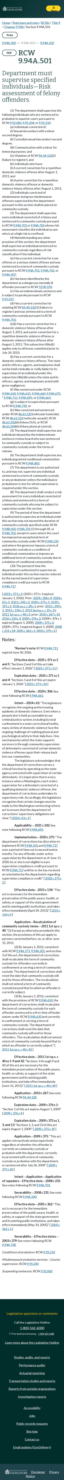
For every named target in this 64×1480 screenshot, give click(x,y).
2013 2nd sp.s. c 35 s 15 (40, 610)
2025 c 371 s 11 (45, 668)
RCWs (45, 23)
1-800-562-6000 (32, 1328)
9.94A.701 (20, 225)
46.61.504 (8, 426)
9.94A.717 (9, 586)
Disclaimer (38, 1472)
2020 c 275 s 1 (40, 602)
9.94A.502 (47, 43)
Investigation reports (32, 1396)
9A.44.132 (45, 155)
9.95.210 (44, 123)
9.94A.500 (9, 43)
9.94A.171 (23, 951)
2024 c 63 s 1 (20, 818)
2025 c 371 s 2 (12, 594)
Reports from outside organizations (32, 1389)
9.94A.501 (31, 845)
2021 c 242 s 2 (20, 602)
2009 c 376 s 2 (31, 618)
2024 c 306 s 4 (42, 598)
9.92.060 (15, 123)
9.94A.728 (9, 1245)
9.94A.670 (53, 393)
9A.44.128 (29, 1097)
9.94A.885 (32, 463)
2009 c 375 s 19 (44, 1129)
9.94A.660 (38, 393)
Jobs (32, 1416)
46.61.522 (16, 418)
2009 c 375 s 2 (44, 622)
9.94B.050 (9, 529)
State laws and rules (25, 23)
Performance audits (32, 1365)
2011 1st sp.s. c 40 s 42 (17, 1049)
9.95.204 (28, 123)
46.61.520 (25, 414)
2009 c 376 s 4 (12, 1113)
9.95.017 (8, 299)
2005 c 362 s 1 (25, 631)
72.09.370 (45, 287)
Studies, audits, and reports (32, 1357)
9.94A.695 (25, 397)
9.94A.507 (9, 274)
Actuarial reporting (32, 1373)
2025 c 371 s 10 (36, 684)
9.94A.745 (20, 406)
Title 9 (56, 23)
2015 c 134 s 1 (14, 610)
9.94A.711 (10, 397)
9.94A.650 (9, 393)
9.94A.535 (52, 541)
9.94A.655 (24, 393)
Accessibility (32, 1408)
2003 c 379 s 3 (45, 631)
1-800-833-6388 (46, 1334)
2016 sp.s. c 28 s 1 (24, 606)
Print (10, 35)
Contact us (32, 1439)
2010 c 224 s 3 (11, 618)
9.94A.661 (44, 397)
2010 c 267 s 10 (49, 614)
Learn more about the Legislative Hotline (32, 1342)
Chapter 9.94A (14, 27)
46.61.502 (8, 422)
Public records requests (32, 1423)
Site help (32, 1431)
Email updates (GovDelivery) (32, 1447)
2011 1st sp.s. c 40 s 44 (40, 1086)
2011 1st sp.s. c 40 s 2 (16, 614)
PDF (9, 52)
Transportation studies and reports (32, 1381)
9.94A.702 (37, 225)
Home (6, 23)
